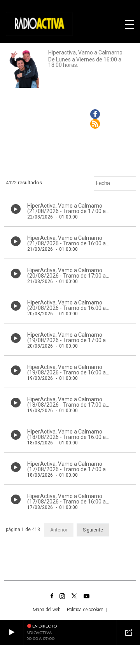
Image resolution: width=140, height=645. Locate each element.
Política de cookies (85, 609)
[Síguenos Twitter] (74, 596)
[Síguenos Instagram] (62, 596)
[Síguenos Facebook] (52, 596)
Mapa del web (47, 609)
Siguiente (93, 530)
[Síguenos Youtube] (86, 596)
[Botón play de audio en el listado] (16, 209)
